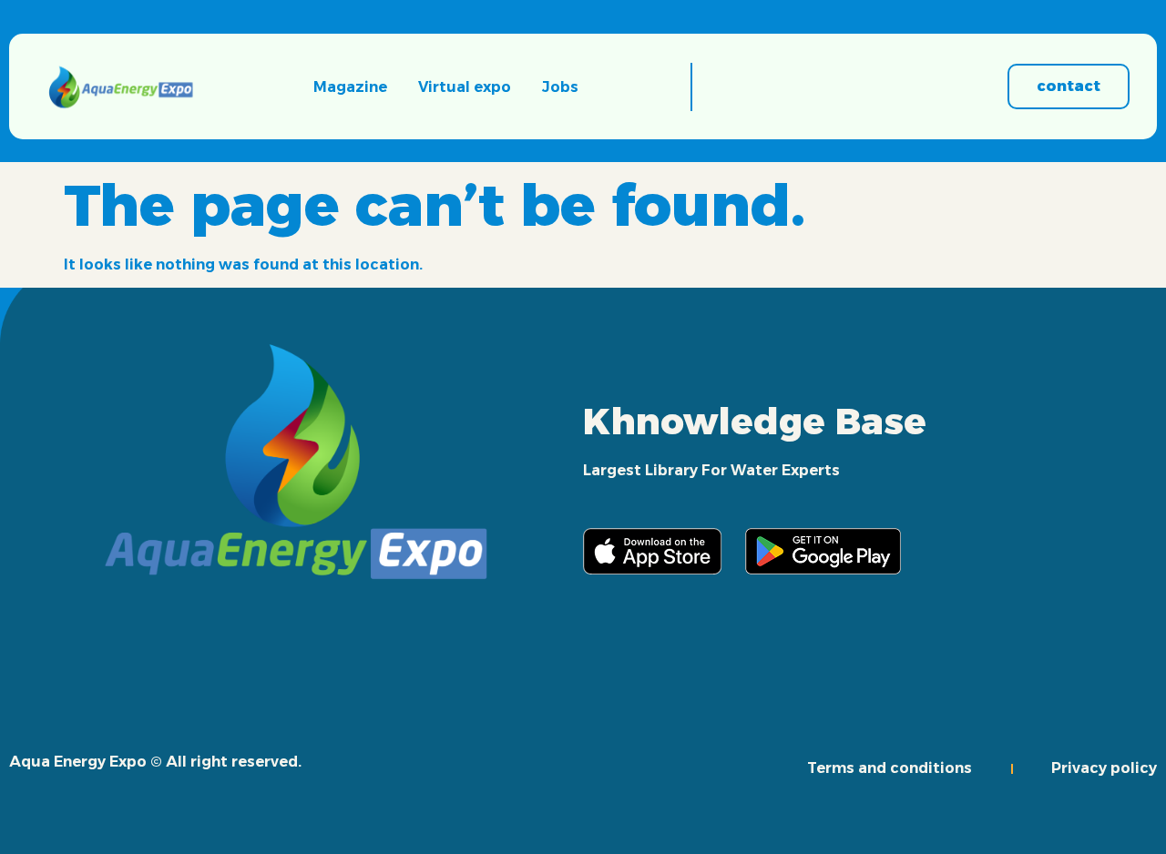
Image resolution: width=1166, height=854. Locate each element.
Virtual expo (464, 87)
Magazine (350, 87)
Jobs (560, 87)
